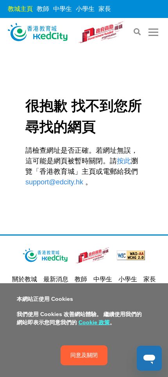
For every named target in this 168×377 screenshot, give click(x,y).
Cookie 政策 (94, 322)
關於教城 (24, 279)
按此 (124, 161)
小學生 (85, 8)
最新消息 (55, 279)
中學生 (62, 8)
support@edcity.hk (54, 182)
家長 (104, 8)
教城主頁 (20, 8)
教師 (43, 8)
